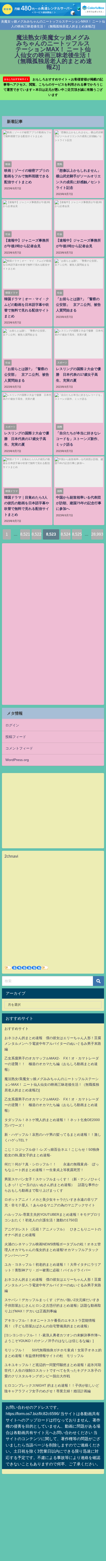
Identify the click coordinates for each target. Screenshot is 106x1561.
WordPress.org (17, 759)
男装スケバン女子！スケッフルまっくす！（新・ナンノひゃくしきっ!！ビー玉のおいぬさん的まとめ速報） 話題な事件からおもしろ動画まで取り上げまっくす (52, 1184)
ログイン (12, 725)
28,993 (97, 534)
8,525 (77, 534)
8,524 (66, 534)
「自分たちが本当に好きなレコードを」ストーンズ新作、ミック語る (78, 438)
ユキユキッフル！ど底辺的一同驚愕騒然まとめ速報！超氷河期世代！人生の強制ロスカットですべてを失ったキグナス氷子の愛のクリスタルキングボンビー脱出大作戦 (52, 1370)
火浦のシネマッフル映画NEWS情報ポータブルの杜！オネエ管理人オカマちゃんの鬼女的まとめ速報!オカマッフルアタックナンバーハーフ (52, 1249)
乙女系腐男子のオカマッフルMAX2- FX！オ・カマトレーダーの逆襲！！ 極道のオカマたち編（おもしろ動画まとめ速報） (51, 1064)
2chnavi (11, 856)
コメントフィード (19, 748)
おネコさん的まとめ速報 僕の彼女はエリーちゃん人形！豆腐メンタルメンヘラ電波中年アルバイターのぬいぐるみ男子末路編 (52, 1043)
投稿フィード (15, 736)
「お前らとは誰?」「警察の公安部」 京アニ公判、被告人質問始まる (78, 304)
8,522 (36, 534)
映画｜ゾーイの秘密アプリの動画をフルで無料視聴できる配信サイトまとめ (26, 176)
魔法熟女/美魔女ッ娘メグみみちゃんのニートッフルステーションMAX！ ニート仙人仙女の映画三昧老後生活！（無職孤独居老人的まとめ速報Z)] (51, 1084)
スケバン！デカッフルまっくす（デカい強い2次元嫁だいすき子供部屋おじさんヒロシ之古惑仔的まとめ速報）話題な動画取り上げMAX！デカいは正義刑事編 (52, 1305)
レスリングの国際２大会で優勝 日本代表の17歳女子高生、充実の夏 (78, 374)
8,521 (25, 534)
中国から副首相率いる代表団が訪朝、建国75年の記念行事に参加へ (78, 503)
